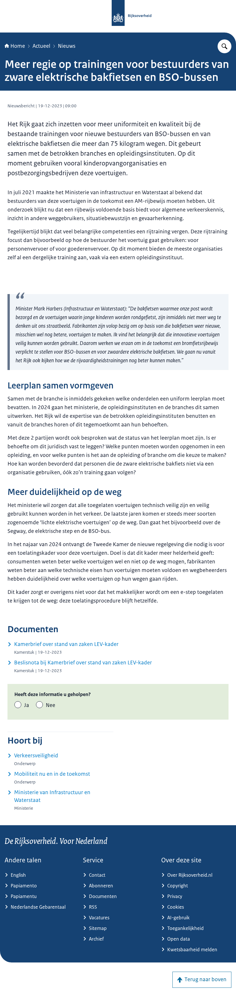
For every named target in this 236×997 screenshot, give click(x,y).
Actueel (41, 46)
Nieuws (66, 46)
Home (17, 46)
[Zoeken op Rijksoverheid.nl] (224, 46)
